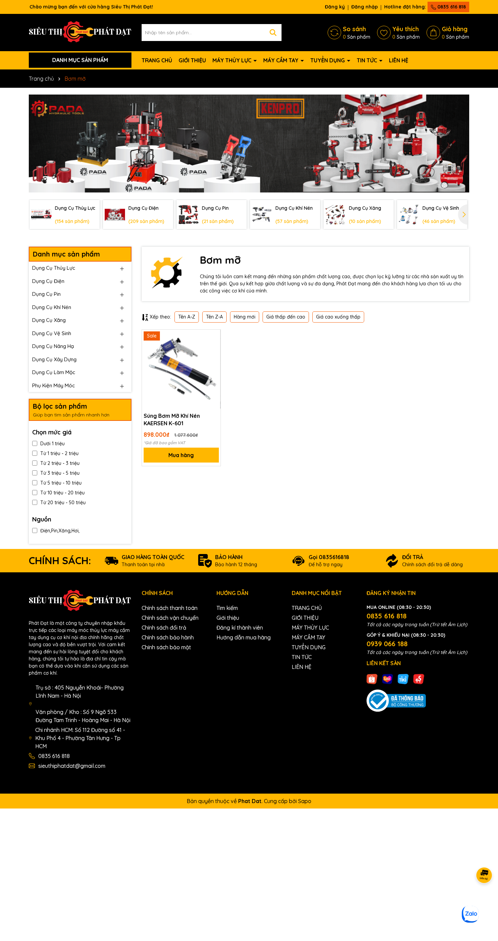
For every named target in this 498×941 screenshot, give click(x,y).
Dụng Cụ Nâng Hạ (53, 346)
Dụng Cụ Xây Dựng (54, 359)
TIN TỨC (367, 60)
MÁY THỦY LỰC (232, 60)
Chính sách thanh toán (170, 608)
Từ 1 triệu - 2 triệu (59, 453)
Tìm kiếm (227, 608)
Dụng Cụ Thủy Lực (53, 268)
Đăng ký (335, 7)
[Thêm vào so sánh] (213, 349)
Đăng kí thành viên (239, 627)
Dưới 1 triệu (52, 444)
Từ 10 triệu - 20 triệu (62, 493)
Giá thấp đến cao (285, 317)
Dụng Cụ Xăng (49, 320)
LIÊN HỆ (398, 60)
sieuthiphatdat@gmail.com (71, 765)
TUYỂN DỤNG (328, 60)
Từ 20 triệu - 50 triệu (63, 502)
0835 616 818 (451, 7)
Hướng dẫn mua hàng (243, 637)
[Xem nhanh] (213, 361)
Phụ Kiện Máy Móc (53, 385)
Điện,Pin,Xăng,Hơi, (60, 531)
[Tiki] (403, 679)
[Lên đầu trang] (484, 900)
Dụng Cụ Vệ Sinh (51, 333)
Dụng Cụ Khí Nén (51, 307)
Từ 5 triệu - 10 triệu (61, 483)
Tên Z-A (214, 317)
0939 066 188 (387, 643)
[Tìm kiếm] (273, 32)
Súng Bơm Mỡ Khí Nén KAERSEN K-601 (172, 419)
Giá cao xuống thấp (338, 317)
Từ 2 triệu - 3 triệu (60, 463)
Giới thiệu (227, 617)
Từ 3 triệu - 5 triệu (60, 473)
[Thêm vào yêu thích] (213, 337)
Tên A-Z (186, 317)
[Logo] (80, 32)
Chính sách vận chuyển (170, 617)
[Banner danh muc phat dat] (249, 143)
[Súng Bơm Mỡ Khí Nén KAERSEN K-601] (181, 369)
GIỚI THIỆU (192, 60)
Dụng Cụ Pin (46, 294)
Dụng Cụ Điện (48, 281)
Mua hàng (181, 455)
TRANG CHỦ (157, 60)
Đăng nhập (364, 7)
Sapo (304, 801)
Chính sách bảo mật (166, 647)
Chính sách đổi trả (164, 627)
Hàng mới (244, 317)
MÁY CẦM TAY (281, 60)
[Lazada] (387, 679)
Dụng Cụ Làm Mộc (53, 372)
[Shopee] (372, 679)
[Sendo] (418, 679)
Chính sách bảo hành (168, 637)
